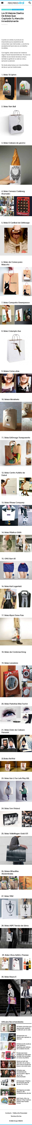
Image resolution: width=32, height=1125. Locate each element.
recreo (16, 3)
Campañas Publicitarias (17, 9)
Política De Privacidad (20, 1113)
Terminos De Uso (16, 1116)
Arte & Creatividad (6, 9)
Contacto (8, 1113)
